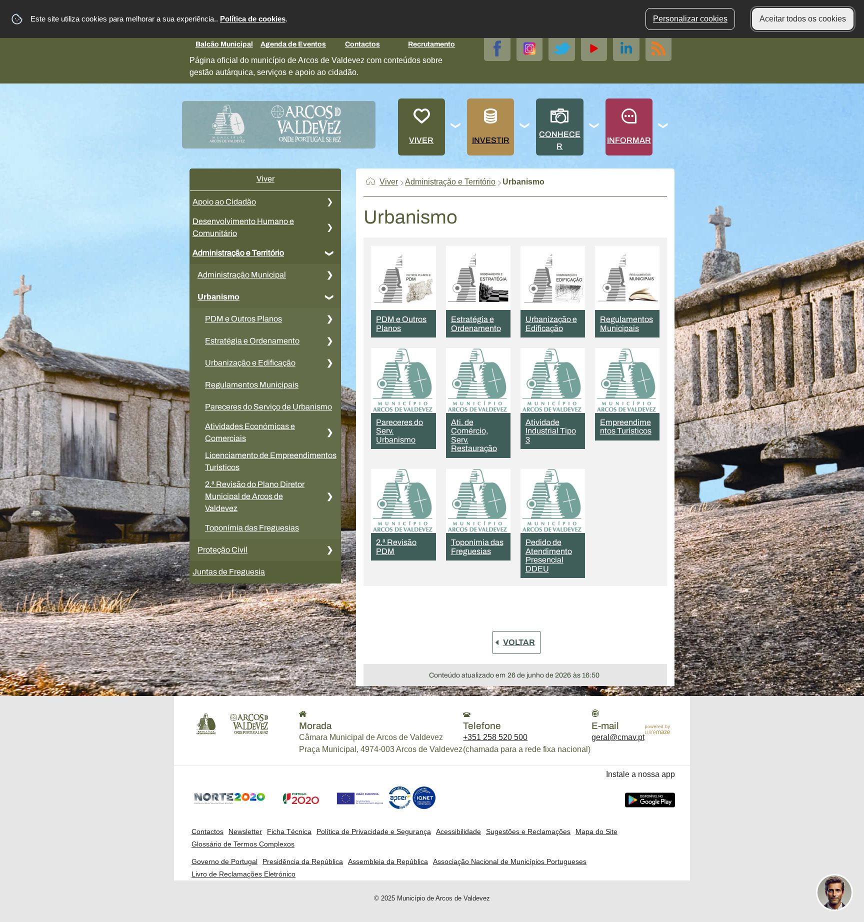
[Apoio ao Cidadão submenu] (329, 202)
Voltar (519, 642)
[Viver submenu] (456, 127)
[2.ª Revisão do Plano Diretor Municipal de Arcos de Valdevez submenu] (329, 496)
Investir (491, 140)
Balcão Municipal (224, 44)
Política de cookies (253, 18)
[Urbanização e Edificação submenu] (329, 363)
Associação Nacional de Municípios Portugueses (509, 862)
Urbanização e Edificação (250, 362)
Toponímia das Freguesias (252, 528)
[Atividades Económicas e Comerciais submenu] (329, 432)
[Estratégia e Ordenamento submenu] (329, 341)
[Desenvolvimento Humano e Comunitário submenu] (329, 227)
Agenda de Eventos (293, 44)
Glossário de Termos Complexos (243, 844)
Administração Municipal (242, 274)
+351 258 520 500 (495, 737)
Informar (629, 140)
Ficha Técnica (289, 832)
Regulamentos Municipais (251, 384)
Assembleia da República (388, 862)
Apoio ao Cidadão (224, 202)
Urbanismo (219, 296)
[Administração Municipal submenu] (329, 275)
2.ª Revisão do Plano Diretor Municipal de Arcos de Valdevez (254, 496)
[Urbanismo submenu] (329, 297)
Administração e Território (238, 252)
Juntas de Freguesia (228, 572)
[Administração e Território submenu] (329, 253)
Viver (421, 140)
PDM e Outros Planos (243, 318)
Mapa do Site (597, 832)
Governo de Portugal (225, 862)
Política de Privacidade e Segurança (373, 832)
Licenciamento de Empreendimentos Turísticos (270, 461)
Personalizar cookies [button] (690, 18)
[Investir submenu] (525, 127)
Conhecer (559, 140)
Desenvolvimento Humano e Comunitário (243, 227)
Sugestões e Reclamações (528, 832)
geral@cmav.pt (618, 737)
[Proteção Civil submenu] (329, 550)
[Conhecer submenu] (595, 127)
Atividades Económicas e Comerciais (250, 432)
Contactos (362, 44)
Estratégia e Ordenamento (252, 340)
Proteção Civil (223, 550)
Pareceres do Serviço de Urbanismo (268, 406)
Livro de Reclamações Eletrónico (244, 874)
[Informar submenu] (663, 127)
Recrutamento (431, 44)
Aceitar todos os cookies (803, 18)
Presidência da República (302, 862)
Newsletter (245, 832)
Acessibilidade (458, 832)
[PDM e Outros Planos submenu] (329, 319)
